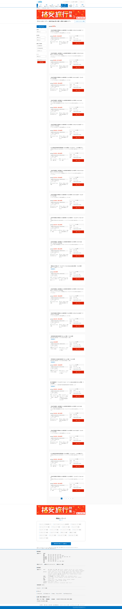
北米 (44, 578)
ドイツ (56, 571)
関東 (44, 555)
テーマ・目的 (44, 588)
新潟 (51, 556)
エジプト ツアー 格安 (44, 529)
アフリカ (44, 577)
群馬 (53, 555)
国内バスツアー (40, 564)
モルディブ (77, 570)
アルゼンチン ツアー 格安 (76, 524)
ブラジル (64, 579)
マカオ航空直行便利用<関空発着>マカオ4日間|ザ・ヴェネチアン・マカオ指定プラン (66, 453)
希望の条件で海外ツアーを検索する (60, 543)
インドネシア (54, 570)
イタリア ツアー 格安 (54, 532)
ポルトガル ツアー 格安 (73, 535)
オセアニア (45, 582)
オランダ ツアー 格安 (62, 535)
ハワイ (44, 580)
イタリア (49, 571)
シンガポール (66, 569)
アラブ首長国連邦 (50, 576)
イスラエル (62, 576)
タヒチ (67, 582)
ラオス (73, 570)
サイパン (52, 581)
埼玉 (55, 555)
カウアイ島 (64, 580)
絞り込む (41, 62)
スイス (71, 571)
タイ (73, 569)
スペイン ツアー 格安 (54, 529)
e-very (53, 593)
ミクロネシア (45, 581)
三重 (69, 556)
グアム (49, 581)
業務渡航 (47, 599)
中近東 (44, 576)
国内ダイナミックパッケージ (50, 564)
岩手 (51, 554)
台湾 (48, 569)
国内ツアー (39, 553)
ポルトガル (63, 571)
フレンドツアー (59, 593)
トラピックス (39, 593)
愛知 (67, 556)
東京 (58, 555)
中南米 (44, 579)
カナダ (53, 578)
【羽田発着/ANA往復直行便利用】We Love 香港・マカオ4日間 (62, 359)
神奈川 (63, 555)
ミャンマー (69, 570)
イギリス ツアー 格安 (44, 532)
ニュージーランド (56, 582)
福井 (58, 556)
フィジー (70, 582)
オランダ (77, 571)
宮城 (53, 554)
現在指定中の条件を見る (79, 21)
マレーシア (70, 569)
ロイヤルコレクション (68, 593)
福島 (60, 554)
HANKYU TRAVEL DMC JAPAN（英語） (65, 599)
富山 (53, 556)
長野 (60, 556)
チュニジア (57, 577)
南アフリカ (61, 577)
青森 (48, 554)
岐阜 (62, 556)
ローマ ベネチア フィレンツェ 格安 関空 (61, 524)
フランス (53, 571)
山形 (58, 554)
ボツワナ (72, 577)
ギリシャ (74, 571)
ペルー (56, 579)
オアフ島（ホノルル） (51, 580)
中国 (58, 569)
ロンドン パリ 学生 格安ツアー (45, 524)
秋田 (55, 554)
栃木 (51, 555)
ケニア (76, 577)
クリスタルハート (47, 593)
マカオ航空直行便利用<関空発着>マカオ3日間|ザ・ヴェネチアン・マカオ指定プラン (66, 147)
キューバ (53, 579)
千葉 (60, 555)
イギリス (67, 571)
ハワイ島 (57, 580)
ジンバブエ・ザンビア (67, 577)
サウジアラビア (70, 576)
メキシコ (49, 579)
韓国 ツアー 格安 (73, 532)
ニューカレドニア (62, 582)
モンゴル (61, 569)
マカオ (54, 569)
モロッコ (53, 577)
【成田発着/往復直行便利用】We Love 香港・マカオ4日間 (61, 336)
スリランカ (65, 570)
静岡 (65, 556)
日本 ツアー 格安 (64, 532)
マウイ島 (60, 580)
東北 (44, 554)
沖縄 (44, 562)
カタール (75, 576)
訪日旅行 (53, 599)
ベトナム (76, 569)
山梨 (48, 556)
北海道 (44, 553)
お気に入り (82, 1)
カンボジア (80, 569)
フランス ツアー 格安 (77, 529)
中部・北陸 (45, 556)
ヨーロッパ (45, 571)
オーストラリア (50, 582)
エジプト (49, 577)
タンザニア (79, 577)
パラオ (56, 581)
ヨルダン (58, 576)
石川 (55, 556)
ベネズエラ (72, 579)
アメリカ (49, 578)
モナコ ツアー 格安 (43, 535)
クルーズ (38, 588)
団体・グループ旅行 (40, 599)
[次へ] (73, 498)
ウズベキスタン (82, 570)
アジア (44, 569)
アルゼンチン (60, 579)
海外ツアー (39, 569)
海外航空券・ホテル (40, 584)
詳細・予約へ (78, 43)
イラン (66, 576)
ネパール (61, 570)
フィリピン (49, 570)
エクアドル (68, 579)
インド (58, 570)
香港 (51, 569)
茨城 (48, 555)
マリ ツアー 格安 (53, 535)
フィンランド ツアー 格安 (65, 529)
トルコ (55, 576)
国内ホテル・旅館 (60, 564)
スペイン (59, 571)
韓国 (56, 569)
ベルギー (81, 571)
